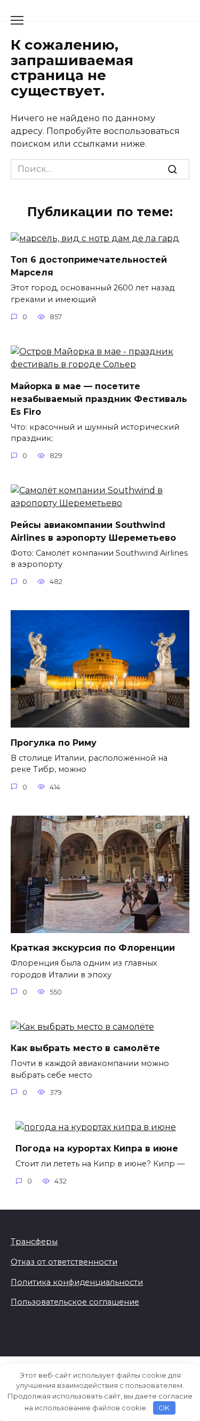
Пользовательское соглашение (75, 1302)
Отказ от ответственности (64, 1262)
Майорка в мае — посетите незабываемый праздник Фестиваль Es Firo (99, 398)
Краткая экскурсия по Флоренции (93, 948)
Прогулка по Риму (54, 742)
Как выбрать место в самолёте (85, 1048)
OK (164, 1407)
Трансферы (34, 1241)
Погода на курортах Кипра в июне (96, 1148)
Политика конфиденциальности (77, 1282)
